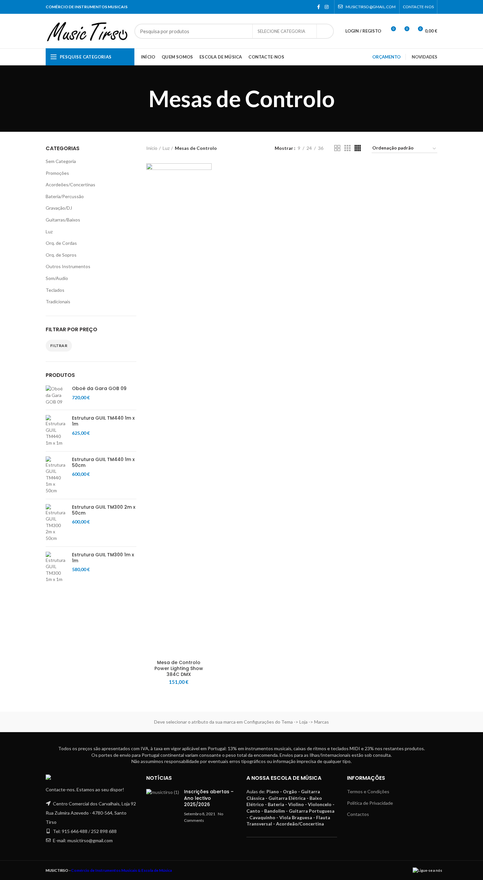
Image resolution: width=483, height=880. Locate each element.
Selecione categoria (281, 31)
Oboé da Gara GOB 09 (99, 388)
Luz (49, 231)
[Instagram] (326, 7)
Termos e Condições (368, 791)
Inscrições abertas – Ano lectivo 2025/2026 (209, 798)
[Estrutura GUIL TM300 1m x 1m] (56, 567)
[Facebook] (318, 7)
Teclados (55, 290)
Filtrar (58, 345)
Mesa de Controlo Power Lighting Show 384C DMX (178, 669)
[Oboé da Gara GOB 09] (56, 395)
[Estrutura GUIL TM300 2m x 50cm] (56, 523)
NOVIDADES (424, 56)
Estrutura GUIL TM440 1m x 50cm (103, 462)
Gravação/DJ (59, 208)
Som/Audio (57, 278)
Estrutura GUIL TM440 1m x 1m (103, 421)
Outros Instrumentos (68, 266)
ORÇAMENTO (386, 56)
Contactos (358, 814)
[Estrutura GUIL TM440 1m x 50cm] (56, 475)
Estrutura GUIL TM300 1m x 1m (103, 558)
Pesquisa (325, 31)
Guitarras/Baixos (63, 219)
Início (151, 148)
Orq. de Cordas (61, 243)
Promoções (57, 173)
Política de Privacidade (370, 803)
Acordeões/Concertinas (70, 184)
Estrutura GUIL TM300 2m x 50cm (103, 510)
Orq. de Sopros (61, 255)
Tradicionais (58, 301)
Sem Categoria (61, 161)
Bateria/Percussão (65, 196)
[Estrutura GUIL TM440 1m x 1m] (56, 430)
